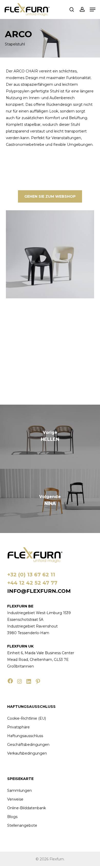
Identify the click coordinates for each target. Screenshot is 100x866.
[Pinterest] (38, 681)
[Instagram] (19, 681)
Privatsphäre (18, 727)
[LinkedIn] (29, 681)
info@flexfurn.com (39, 591)
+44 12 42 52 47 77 (32, 583)
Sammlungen (19, 790)
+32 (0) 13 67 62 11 (31, 575)
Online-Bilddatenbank (26, 808)
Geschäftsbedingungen (28, 744)
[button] (92, 9)
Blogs (12, 816)
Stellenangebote (22, 825)
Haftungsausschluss (25, 736)
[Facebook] (10, 681)
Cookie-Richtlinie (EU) (26, 718)
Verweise (15, 799)
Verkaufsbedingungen (27, 753)
